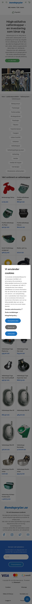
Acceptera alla (13, 321)
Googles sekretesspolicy (13, 309)
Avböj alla (11, 334)
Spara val (11, 327)
